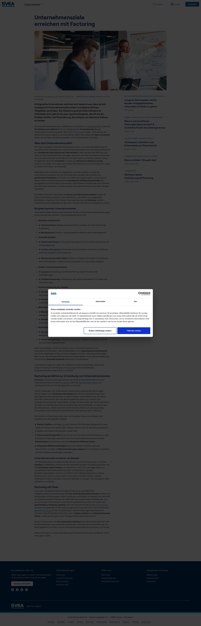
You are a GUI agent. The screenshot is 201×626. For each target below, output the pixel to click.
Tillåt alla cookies (134, 331)
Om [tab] (135, 301)
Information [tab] (100, 301)
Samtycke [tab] (66, 302)
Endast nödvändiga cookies (100, 331)
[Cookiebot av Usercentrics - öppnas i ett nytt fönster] (140, 293)
